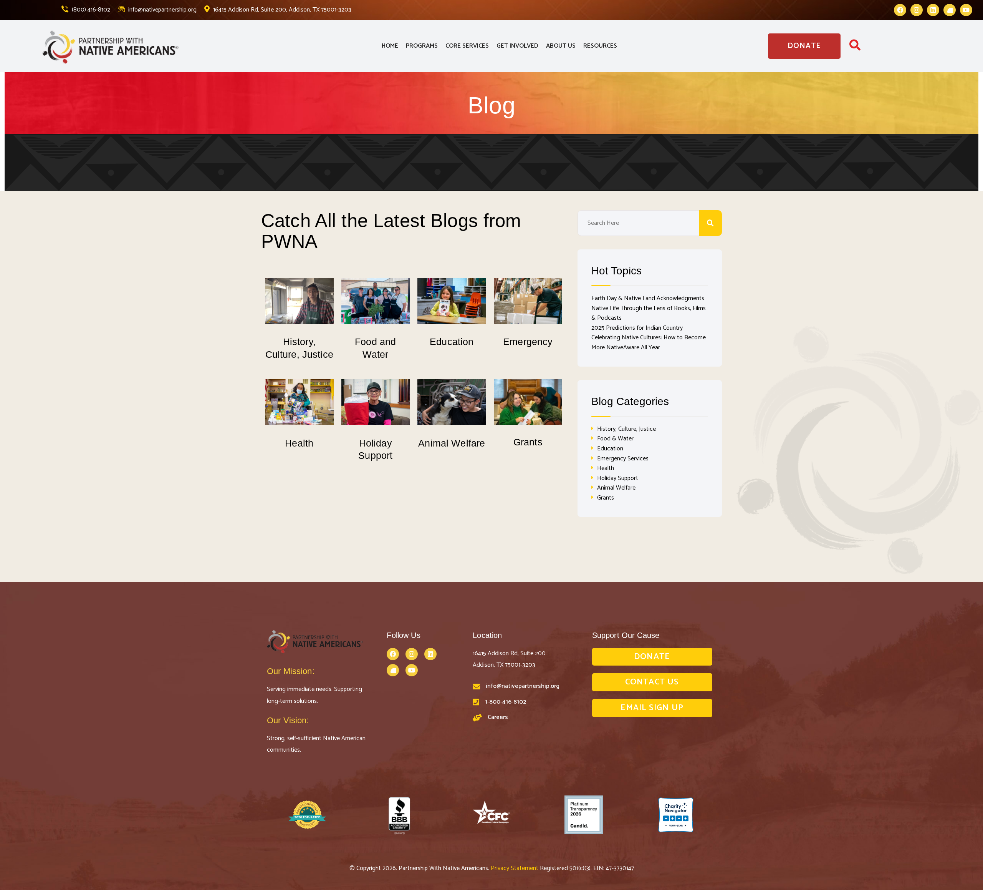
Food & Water (615, 438)
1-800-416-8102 (505, 702)
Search (710, 223)
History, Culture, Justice (626, 429)
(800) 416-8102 (90, 10)
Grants (528, 442)
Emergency (528, 341)
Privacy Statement (515, 868)
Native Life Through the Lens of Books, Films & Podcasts (648, 313)
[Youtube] (966, 10)
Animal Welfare (451, 443)
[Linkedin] (933, 10)
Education (451, 341)
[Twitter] (949, 10)
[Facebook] (900, 10)
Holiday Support (617, 478)
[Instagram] (916, 10)
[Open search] (855, 47)
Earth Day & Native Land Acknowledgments (647, 298)
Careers (498, 717)
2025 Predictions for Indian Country (637, 328)
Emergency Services (623, 458)
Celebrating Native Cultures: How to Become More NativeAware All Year (648, 342)
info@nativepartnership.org (162, 10)
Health (299, 443)
